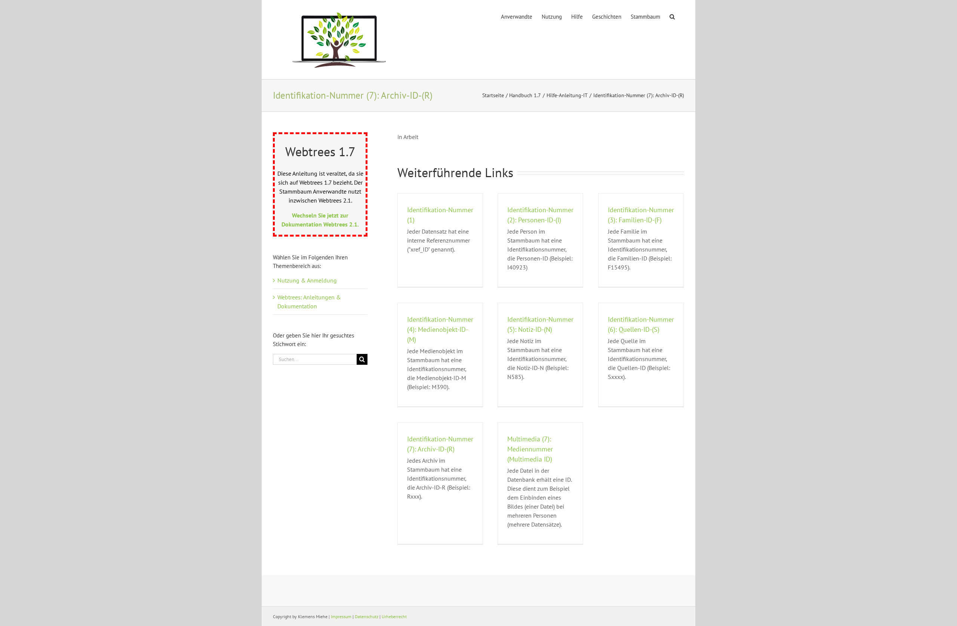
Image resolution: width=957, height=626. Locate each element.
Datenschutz (366, 616)
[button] (672, 16)
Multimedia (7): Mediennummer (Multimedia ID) (530, 449)
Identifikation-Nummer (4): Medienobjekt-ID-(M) (440, 329)
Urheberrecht (394, 616)
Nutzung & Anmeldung (307, 280)
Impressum (341, 616)
